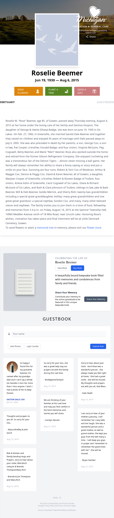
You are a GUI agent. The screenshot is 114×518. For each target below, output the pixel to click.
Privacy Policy (49, 506)
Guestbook (105, 102)
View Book (62, 268)
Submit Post (98, 346)
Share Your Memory (96, 299)
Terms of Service (64, 506)
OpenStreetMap (60, 510)
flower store (94, 227)
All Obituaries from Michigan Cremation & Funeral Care (91, 31)
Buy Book (77, 268)
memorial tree (45, 227)
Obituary (7, 102)
